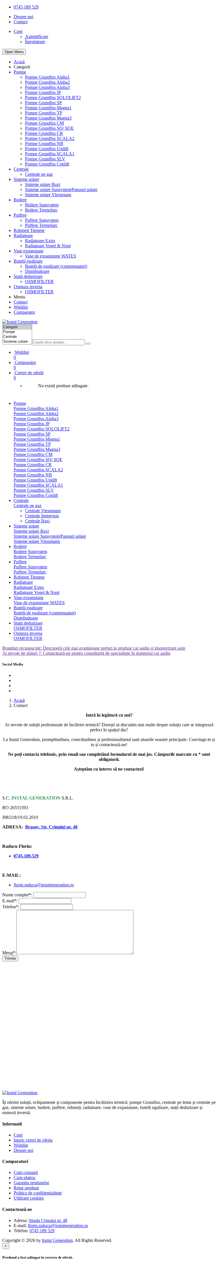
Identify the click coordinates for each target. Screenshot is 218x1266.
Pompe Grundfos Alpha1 (47, 77)
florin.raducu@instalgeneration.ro (44, 884)
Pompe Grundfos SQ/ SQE (49, 128)
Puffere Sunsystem (41, 220)
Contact (21, 21)
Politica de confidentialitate (38, 1192)
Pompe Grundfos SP (43, 102)
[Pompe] (17, 332)
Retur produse (26, 1187)
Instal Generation (57, 1240)
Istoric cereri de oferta (33, 1140)
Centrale (21, 169)
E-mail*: (10, 900)
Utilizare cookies (29, 1198)
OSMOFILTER (39, 281)
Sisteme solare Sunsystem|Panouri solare (61, 189)
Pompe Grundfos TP (43, 112)
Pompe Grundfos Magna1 (48, 107)
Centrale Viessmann (43, 510)
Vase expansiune (28, 250)
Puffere (20, 215)
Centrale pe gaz (39, 174)
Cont (18, 1135)
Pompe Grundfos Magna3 (48, 118)
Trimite (10, 958)
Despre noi (23, 16)
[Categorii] (17, 327)
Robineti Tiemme (29, 230)
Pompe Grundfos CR (44, 133)
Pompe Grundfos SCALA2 (49, 138)
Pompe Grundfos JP (43, 92)
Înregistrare (35, 41)
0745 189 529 (26, 7)
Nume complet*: (17, 894)
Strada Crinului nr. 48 (48, 1220)
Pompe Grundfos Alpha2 (47, 82)
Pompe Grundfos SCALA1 (49, 153)
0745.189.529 (26, 855)
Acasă (19, 61)
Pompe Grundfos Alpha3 (47, 87)
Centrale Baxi (37, 520)
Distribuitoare (37, 271)
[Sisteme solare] (17, 341)
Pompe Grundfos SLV (45, 158)
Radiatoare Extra (40, 240)
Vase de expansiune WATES (50, 256)
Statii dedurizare (28, 276)
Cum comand (26, 1172)
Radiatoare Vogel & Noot (48, 245)
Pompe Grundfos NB (44, 143)
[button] (115, 375)
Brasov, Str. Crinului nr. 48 (51, 827)
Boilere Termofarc (41, 210)
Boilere (20, 199)
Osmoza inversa (28, 286)
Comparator (24, 312)
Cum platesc (25, 1177)
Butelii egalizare (28, 261)
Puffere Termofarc (41, 225)
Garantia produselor (31, 1182)
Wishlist (21, 307)
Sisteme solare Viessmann (48, 194)
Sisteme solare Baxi (42, 184)
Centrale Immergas (42, 515)
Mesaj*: (9, 952)
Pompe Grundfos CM (44, 123)
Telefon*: (10, 906)
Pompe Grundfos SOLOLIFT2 (53, 97)
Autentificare (36, 36)
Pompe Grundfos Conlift (47, 164)
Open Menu (14, 52)
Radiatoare (23, 235)
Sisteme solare (26, 179)
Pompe (20, 72)
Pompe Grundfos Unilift (46, 148)
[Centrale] (17, 336)
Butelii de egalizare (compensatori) (56, 266)
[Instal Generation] (19, 321)
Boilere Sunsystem (41, 204)
